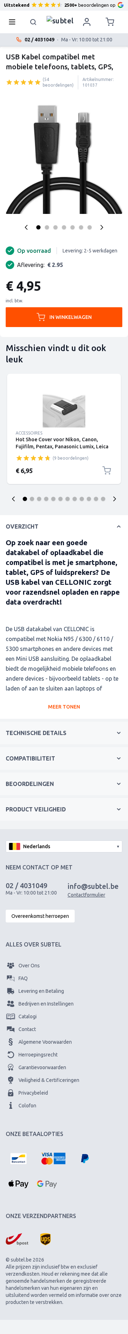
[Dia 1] (24, 498)
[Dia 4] (46, 498)
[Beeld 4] (64, 227)
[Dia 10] (88, 498)
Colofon (27, 1105)
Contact (27, 1029)
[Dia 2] (32, 498)
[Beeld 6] (81, 227)
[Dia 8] (74, 498)
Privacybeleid (33, 1093)
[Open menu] (14, 21)
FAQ (23, 978)
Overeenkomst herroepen (40, 916)
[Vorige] (26, 227)
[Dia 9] (81, 498)
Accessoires (29, 433)
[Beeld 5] (72, 227)
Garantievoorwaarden (42, 1067)
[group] (23, 82)
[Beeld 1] (38, 227)
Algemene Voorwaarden (45, 1042)
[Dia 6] (60, 498)
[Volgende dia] (114, 499)
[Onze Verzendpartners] (17, 1239)
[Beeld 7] (89, 227)
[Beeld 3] (55, 227)
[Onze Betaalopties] (18, 1159)
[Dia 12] (103, 498)
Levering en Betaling (41, 991)
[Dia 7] (67, 498)
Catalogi (27, 1016)
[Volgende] (102, 227)
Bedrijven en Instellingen (46, 1004)
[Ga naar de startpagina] (60, 20)
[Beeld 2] (47, 227)
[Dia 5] (53, 498)
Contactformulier (86, 895)
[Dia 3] (39, 498)
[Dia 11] (96, 498)
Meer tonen (64, 707)
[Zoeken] (33, 22)
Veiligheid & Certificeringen (48, 1080)
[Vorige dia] (13, 499)
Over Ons (29, 965)
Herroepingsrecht (38, 1055)
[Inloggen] (87, 22)
